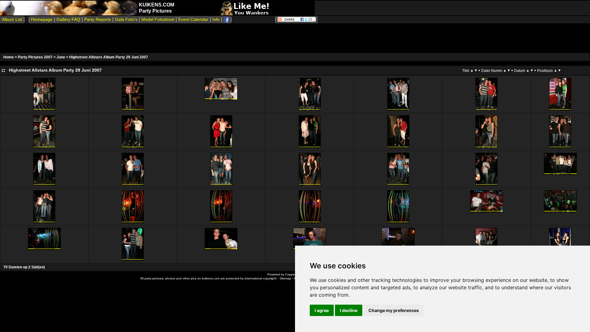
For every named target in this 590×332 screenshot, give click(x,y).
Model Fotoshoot (157, 19)
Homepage (42, 19)
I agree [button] (322, 310)
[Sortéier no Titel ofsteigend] (475, 70)
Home (8, 57)
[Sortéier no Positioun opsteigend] (555, 70)
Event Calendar (193, 19)
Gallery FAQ (68, 19)
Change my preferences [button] (393, 310)
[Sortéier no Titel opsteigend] (471, 70)
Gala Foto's (126, 19)
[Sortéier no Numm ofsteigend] (508, 70)
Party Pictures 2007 (35, 57)
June (61, 57)
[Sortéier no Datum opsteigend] (527, 70)
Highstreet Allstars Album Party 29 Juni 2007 (108, 57)
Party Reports (97, 19)
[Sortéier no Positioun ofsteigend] (559, 70)
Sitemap (285, 278)
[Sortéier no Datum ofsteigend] (531, 70)
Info (216, 19)
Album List (12, 19)
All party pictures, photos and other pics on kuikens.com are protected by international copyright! (208, 278)
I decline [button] (348, 310)
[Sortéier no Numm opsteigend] (504, 70)
